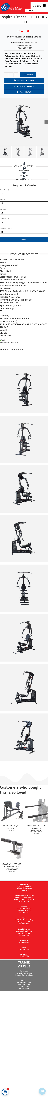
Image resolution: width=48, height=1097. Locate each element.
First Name (4, 190)
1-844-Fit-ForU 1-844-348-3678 (24, 47)
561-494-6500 (24, 957)
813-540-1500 (24, 924)
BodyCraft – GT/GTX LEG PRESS (12, 826)
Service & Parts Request (24, 973)
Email (2, 199)
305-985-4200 (24, 935)
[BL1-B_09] (24, 122)
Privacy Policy (24, 986)
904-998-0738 (24, 890)
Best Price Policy (24, 984)
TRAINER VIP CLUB (24, 964)
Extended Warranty (24, 982)
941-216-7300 (24, 912)
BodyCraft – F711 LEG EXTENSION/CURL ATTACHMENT (11, 866)
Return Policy (24, 988)
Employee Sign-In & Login (24, 975)
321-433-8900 (24, 942)
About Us (24, 980)
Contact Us (24, 971)
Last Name (4, 219)
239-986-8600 (24, 949)
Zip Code (3, 209)
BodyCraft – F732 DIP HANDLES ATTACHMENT (36, 828)
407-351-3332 (24, 901)
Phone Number (6, 228)
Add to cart (28, 75)
